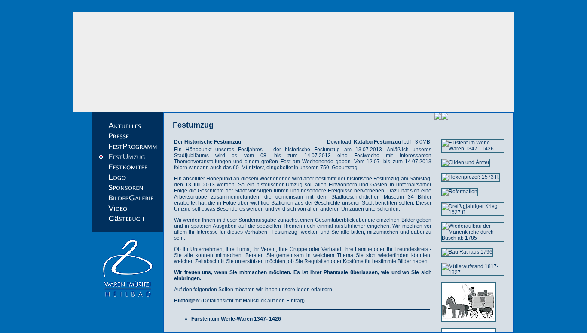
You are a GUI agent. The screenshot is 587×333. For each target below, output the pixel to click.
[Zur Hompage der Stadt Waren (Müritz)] (127, 301)
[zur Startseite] (293, 62)
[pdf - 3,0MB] (392, 142)
